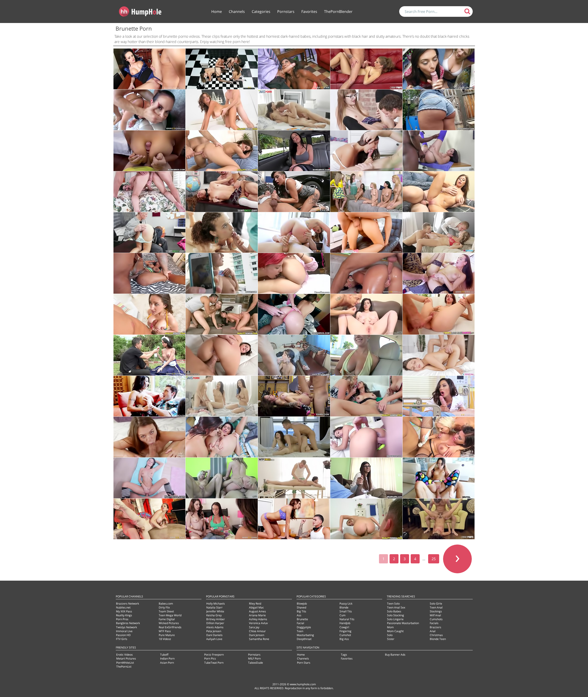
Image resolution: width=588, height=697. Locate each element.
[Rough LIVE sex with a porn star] (439, 519)
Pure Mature (167, 635)
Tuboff (164, 655)
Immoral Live (124, 631)
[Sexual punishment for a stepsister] (439, 478)
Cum (342, 615)
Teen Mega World (170, 615)
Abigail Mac (256, 607)
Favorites (309, 11)
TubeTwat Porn (213, 663)
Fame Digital (167, 619)
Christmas (436, 635)
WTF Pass (165, 631)
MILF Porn (254, 658)
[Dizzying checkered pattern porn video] (222, 69)
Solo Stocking (395, 615)
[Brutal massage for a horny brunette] (294, 478)
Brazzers (435, 627)
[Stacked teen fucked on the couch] (149, 314)
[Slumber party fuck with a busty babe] (222, 519)
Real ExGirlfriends (170, 627)
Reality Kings (124, 615)
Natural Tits (346, 619)
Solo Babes (394, 611)
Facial (300, 623)
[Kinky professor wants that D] (149, 69)
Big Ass (344, 639)
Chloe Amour (257, 631)
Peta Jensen (213, 631)
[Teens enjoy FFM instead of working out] (294, 437)
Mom (390, 627)
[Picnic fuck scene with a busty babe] (149, 355)
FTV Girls (121, 639)
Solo (390, 635)
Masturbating (305, 635)
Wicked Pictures (169, 623)
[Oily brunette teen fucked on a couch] (366, 314)
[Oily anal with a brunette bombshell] (366, 273)
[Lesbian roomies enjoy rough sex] (222, 437)
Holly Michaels (215, 603)
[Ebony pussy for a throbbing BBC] (149, 273)
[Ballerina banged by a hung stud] (149, 519)
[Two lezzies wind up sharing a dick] (222, 396)
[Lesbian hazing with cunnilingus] (294, 273)
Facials (434, 623)
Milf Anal (435, 615)
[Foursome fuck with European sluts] (222, 314)
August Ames (257, 611)
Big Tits (301, 611)
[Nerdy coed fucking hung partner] (366, 109)
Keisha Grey (214, 615)
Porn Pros (122, 619)
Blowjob (302, 603)
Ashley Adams (258, 619)
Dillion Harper (215, 623)
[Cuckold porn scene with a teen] (294, 355)
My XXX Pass (124, 611)
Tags (344, 655)
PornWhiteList (125, 663)
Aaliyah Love (214, 639)
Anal (432, 631)
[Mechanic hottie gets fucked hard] (294, 191)
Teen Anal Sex (396, 607)
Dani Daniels (214, 635)
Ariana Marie (257, 615)
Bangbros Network (128, 623)
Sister (390, 639)
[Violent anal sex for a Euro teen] (222, 355)
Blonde (343, 607)
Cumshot (345, 635)
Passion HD (123, 635)
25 (434, 558)
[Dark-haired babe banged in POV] (149, 478)
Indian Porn (167, 658)
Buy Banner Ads (395, 655)
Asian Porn (167, 663)
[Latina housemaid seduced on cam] (149, 150)
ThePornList (123, 666)
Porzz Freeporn (214, 655)
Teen (300, 631)
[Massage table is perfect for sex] (222, 232)
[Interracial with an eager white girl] (439, 150)
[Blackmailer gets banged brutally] (294, 232)
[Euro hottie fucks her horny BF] (366, 519)
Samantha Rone (259, 639)
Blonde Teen (438, 639)
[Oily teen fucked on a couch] (366, 437)
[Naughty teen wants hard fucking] (366, 150)
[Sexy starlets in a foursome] (222, 478)
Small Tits (345, 611)
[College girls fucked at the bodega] (439, 69)
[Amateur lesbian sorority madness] (366, 191)
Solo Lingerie (395, 619)
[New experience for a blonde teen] (439, 232)
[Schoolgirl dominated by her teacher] (222, 191)
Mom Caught (395, 631)
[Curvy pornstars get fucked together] (439, 437)
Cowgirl (344, 627)
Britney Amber (215, 619)
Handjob (344, 623)
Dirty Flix (164, 607)
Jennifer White (215, 611)
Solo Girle (436, 603)
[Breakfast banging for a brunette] (149, 191)
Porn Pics (210, 658)
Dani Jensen (256, 635)
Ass (299, 615)
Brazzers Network (127, 603)
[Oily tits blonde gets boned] (366, 355)
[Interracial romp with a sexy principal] (294, 69)
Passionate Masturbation (403, 623)
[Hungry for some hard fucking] (439, 355)
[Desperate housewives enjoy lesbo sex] (366, 396)
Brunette (302, 619)
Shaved (301, 607)
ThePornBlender (338, 11)
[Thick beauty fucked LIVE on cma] (439, 191)
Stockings (436, 611)
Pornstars (285, 11)
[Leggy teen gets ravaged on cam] (439, 314)
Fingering (345, 631)
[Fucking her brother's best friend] (294, 519)
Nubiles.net (123, 607)
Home (216, 11)
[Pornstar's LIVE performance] (366, 69)
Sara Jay (254, 627)
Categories (261, 11)
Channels (237, 11)
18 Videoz (165, 639)
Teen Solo (393, 603)
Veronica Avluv (258, 623)
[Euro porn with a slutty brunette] (222, 150)
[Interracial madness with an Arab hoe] (366, 478)
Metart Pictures (126, 658)
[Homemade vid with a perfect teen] (222, 273)
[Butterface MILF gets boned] (149, 396)
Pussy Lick (345, 603)
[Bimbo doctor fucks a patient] (439, 396)
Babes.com (166, 603)
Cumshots (436, 619)
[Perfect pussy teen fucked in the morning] (294, 109)
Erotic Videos (124, 655)
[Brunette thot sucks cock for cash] (294, 150)
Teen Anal (436, 607)
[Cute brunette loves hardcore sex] (149, 437)
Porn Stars (303, 663)
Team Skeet (166, 611)
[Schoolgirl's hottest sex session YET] (149, 232)
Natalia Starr (214, 607)
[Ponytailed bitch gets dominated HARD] (149, 109)
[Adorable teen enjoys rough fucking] (366, 232)
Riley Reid (255, 603)
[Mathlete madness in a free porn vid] (439, 273)
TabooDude (255, 663)
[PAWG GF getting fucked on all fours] (294, 314)
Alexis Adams (214, 627)
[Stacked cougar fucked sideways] (222, 109)
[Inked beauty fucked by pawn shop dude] (294, 396)
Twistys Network (126, 627)
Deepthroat (304, 639)
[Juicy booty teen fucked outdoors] (439, 109)
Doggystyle (304, 627)
